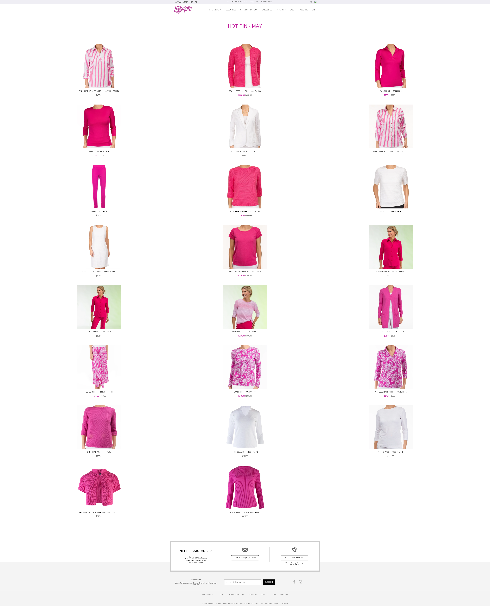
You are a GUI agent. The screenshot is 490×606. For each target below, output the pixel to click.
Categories (267, 10)
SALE (292, 10)
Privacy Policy (233, 604)
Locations (281, 10)
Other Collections (249, 10)
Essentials (231, 10)
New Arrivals (215, 10)
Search (218, 604)
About (225, 604)
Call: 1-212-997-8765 (294, 558)
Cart (314, 10)
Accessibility (245, 604)
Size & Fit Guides (257, 604)
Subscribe (303, 10)
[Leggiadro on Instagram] (301, 582)
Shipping (285, 604)
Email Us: (245, 558)
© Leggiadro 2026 (208, 604)
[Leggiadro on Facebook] (294, 582)
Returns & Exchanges (272, 604)
